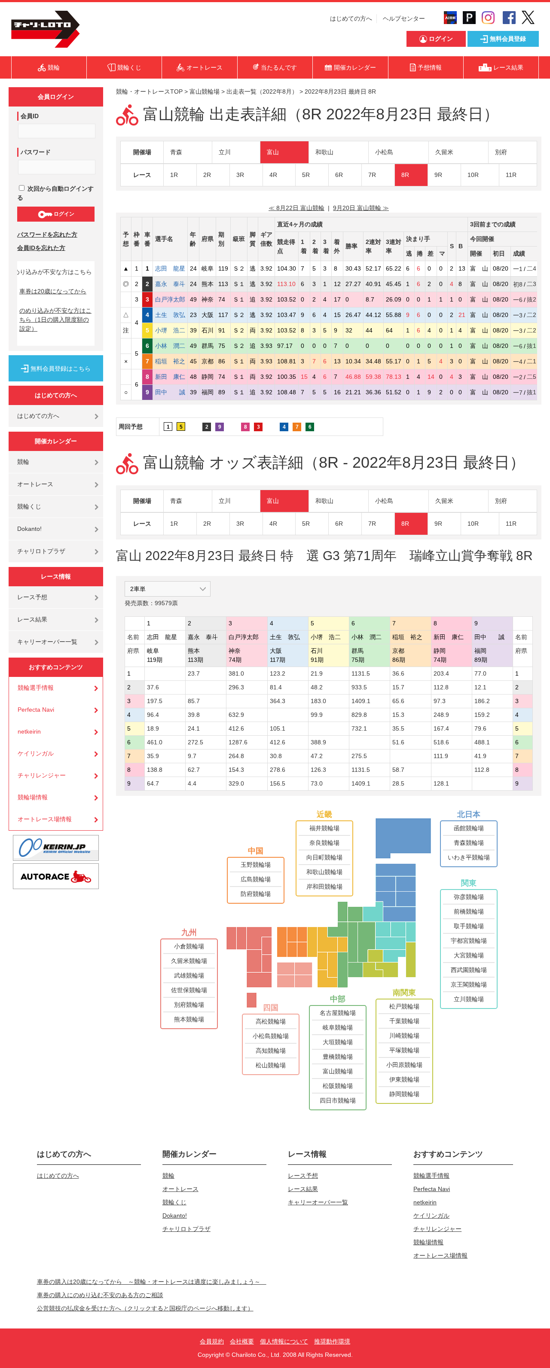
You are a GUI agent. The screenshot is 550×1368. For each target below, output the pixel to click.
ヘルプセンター (404, 18)
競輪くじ (29, 506)
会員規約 (212, 1341)
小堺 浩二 (170, 330)
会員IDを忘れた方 (41, 247)
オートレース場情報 (45, 819)
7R (372, 174)
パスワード (36, 152)
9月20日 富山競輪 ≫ (361, 207)
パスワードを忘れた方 (47, 234)
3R (240, 174)
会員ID (30, 116)
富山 (273, 152)
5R (306, 174)
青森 (176, 152)
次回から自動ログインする (55, 193)
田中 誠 (170, 392)
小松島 (384, 152)
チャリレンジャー (42, 775)
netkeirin (29, 731)
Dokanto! (29, 528)
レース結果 (32, 619)
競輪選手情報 (36, 687)
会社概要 (242, 1341)
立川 (225, 152)
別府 (501, 152)
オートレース (35, 484)
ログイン (63, 214)
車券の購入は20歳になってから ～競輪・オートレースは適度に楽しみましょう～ (151, 1281)
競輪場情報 (33, 797)
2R (207, 174)
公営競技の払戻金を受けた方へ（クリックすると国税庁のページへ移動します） (145, 1308)
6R (339, 174)
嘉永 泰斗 (170, 283)
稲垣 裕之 (170, 361)
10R (473, 174)
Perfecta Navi (36, 709)
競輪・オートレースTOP (149, 91)
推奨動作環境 (332, 1341)
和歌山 (324, 152)
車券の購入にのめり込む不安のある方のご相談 (100, 1295)
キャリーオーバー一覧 (47, 641)
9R (438, 174)
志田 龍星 (170, 268)
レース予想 (32, 597)
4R (273, 174)
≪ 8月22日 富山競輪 (296, 207)
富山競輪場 (204, 91)
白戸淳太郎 (170, 299)
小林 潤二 (170, 345)
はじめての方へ (351, 18)
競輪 (23, 461)
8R (405, 174)
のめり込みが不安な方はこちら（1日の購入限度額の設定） (55, 319)
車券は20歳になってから (52, 291)
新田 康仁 (170, 376)
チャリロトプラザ (41, 551)
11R (511, 174)
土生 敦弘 (170, 314)
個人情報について (284, 1341)
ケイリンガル (36, 753)
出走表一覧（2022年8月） (262, 91)
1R (174, 174)
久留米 (444, 152)
